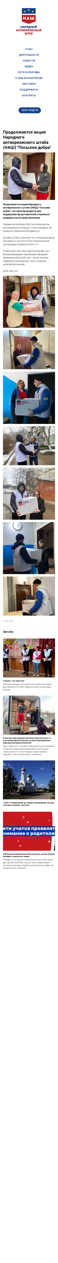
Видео (29, 66)
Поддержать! (29, 89)
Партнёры (29, 84)
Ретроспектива (29, 72)
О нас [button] (29, 49)
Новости (29, 60)
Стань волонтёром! (29, 78)
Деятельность (29, 55)
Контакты (29, 95)
